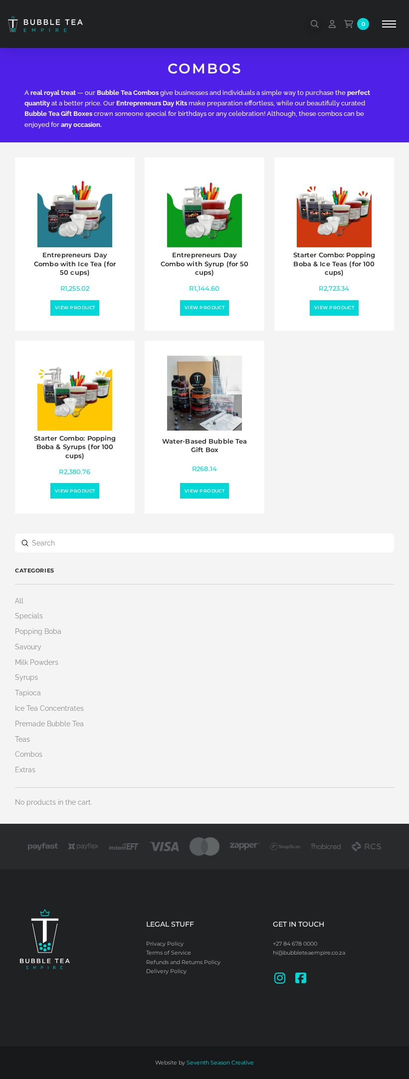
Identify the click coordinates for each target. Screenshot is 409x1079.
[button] (314, 23)
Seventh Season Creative (220, 1062)
